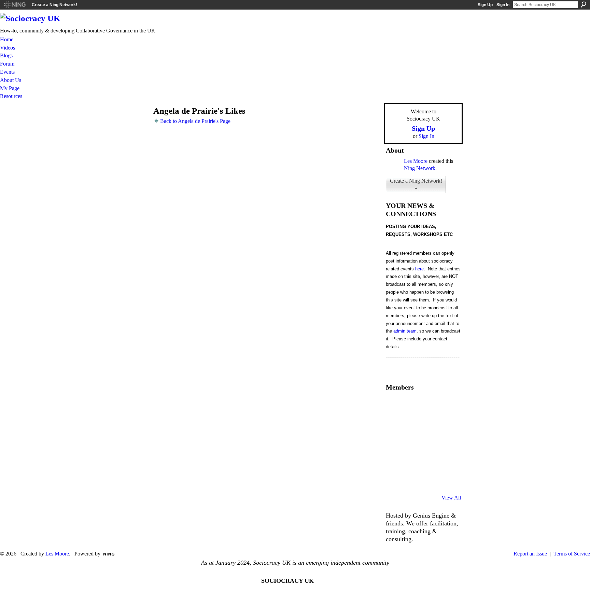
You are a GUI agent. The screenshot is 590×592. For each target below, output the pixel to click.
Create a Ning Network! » (416, 184)
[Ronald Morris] (429, 405)
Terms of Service (571, 553)
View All (451, 498)
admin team (405, 331)
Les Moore (415, 161)
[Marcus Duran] (411, 461)
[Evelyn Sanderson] (446, 405)
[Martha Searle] (394, 479)
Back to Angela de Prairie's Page (195, 121)
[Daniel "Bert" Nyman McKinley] (429, 479)
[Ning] (14, 5)
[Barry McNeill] (411, 479)
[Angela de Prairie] (138, 124)
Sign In (502, 4)
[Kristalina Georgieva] (394, 442)
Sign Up (485, 4)
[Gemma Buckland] (411, 405)
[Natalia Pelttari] (394, 405)
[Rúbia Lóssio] (429, 424)
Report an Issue (530, 553)
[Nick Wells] (429, 461)
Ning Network (419, 168)
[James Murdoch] (446, 461)
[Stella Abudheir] (411, 442)
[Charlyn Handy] (446, 442)
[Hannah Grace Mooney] (394, 424)
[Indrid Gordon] (446, 424)
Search (583, 4)
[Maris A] (429, 442)
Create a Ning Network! (54, 4)
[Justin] (394, 461)
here (419, 268)
